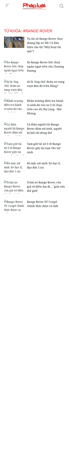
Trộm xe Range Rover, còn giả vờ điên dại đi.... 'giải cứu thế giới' (46, 187)
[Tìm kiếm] (62, 6)
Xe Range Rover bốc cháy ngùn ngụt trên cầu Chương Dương (45, 66)
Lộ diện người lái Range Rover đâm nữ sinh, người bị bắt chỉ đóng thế (44, 129)
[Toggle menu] (7, 6)
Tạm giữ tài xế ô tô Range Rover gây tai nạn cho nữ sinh (44, 148)
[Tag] (34, 6)
